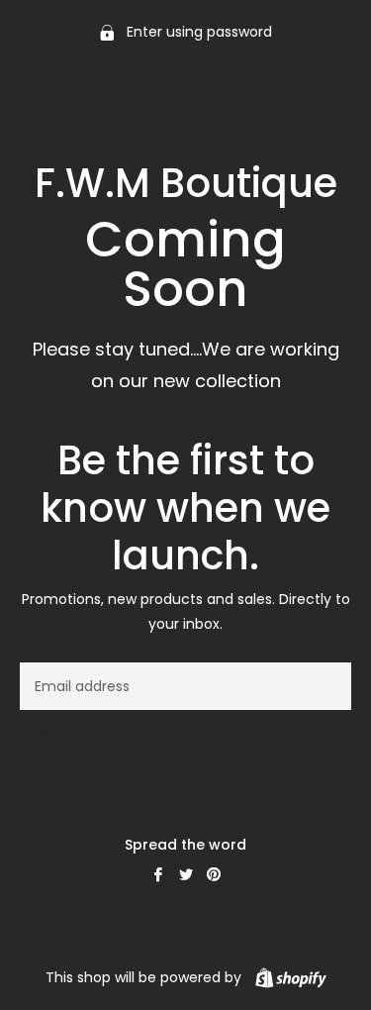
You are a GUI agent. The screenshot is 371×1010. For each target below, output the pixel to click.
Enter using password (197, 32)
